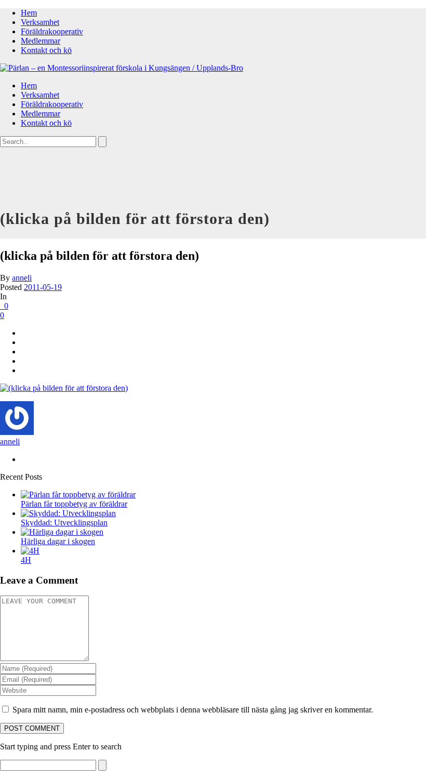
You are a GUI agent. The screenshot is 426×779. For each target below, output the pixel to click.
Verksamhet (40, 22)
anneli (22, 277)
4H (26, 560)
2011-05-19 (43, 287)
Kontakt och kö (46, 50)
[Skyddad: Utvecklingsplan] (68, 513)
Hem (29, 12)
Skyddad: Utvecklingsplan (64, 522)
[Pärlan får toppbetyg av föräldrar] (78, 494)
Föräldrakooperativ (52, 31)
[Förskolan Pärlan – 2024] (121, 67)
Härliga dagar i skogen (58, 541)
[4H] (30, 550)
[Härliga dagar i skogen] (62, 531)
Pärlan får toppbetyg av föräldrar (74, 503)
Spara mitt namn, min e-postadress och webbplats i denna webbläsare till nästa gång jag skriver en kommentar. (192, 709)
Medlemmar (40, 40)
